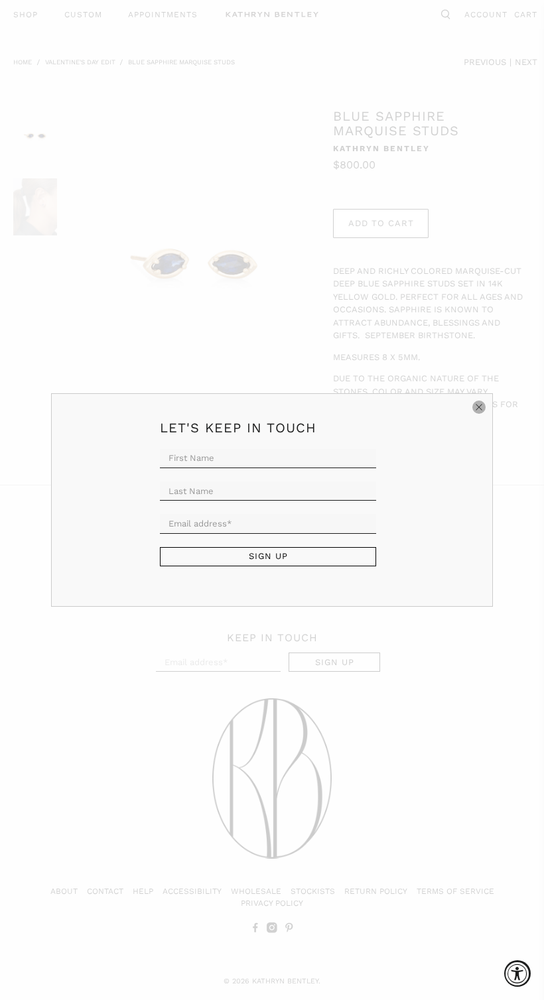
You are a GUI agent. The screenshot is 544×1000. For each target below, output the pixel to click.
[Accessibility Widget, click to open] (517, 973)
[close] (479, 407)
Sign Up (268, 556)
